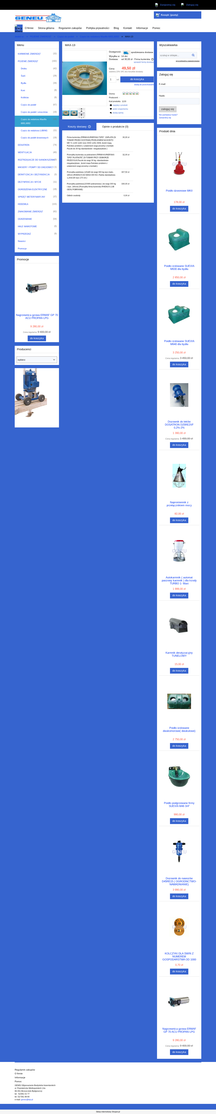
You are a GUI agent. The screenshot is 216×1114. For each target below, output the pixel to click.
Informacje (20, 1077)
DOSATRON (23, 145)
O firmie (19, 1073)
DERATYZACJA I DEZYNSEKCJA (34, 174)
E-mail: (162, 84)
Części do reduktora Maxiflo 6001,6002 (33, 121)
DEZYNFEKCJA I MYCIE (29, 182)
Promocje (22, 248)
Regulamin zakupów (25, 1070)
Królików (25, 97)
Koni (23, 90)
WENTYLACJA (25, 152)
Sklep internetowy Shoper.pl (108, 1112)
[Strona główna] (38, 17)
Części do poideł (28, 105)
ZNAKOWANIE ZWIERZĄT (30, 211)
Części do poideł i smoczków (34, 112)
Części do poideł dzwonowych (34, 138)
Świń (23, 76)
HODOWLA (23, 204)
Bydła (23, 83)
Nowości (22, 241)
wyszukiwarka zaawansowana (187, 61)
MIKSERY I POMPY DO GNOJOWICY (36, 167)
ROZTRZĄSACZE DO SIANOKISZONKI (36, 160)
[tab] (79, 126)
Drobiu (24, 68)
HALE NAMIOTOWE (27, 226)
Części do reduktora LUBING (34, 130)
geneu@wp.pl (27, 1099)
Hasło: (162, 95)
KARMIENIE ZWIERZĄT (29, 54)
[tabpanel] (108, 166)
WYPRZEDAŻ (24, 234)
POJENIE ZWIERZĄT (28, 61)
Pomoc (18, 1081)
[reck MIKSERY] (31, 396)
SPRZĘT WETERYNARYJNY (31, 197)
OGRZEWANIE (25, 219)
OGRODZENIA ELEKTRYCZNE (32, 189)
